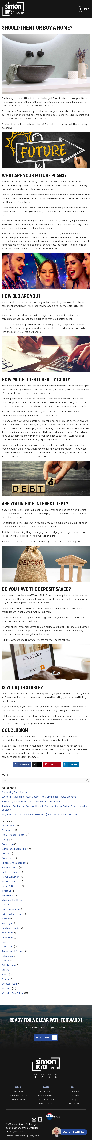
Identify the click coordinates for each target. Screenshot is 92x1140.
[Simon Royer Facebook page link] (35, 1077)
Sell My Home (9, 965)
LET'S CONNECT (43, 1037)
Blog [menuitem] (74, 1099)
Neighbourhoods (10, 928)
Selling (5, 974)
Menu (87, 9)
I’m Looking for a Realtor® (15, 792)
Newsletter (7, 937)
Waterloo (6, 988)
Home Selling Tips (11, 886)
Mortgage (7, 923)
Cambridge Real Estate (14, 848)
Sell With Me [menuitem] (18, 1091)
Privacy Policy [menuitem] (33, 1135)
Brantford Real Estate (13, 834)
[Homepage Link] (13, 8)
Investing (6, 890)
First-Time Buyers (11, 872)
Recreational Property (13, 951)
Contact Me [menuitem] (74, 1103)
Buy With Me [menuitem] (46, 1091)
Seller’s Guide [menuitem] (18, 1099)
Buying (5, 839)
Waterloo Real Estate (13, 993)
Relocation (7, 956)
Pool (4, 942)
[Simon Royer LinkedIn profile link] (56, 1077)
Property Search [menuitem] (46, 1095)
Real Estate (7, 946)
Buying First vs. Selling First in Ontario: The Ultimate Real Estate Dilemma (39, 796)
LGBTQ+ (6, 904)
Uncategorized (9, 983)
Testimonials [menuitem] (74, 1095)
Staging (6, 979)
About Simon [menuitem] (73, 1091)
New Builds (7, 932)
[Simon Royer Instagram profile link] (42, 1077)
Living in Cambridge (12, 914)
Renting (6, 960)
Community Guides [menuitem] (46, 1099)
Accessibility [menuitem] (20, 1135)
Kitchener (7, 895)
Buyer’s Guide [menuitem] (46, 1103)
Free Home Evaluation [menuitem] (18, 1095)
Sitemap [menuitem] (9, 1135)
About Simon (8, 825)
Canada (6, 853)
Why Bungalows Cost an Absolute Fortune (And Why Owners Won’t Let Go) (40, 814)
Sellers (5, 970)
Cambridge (8, 844)
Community (8, 858)
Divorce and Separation (14, 862)
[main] (46, 502)
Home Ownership (11, 881)
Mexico (5, 918)
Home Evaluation (10, 876)
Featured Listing (10, 867)
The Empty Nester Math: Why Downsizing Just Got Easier (31, 801)
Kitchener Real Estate (13, 900)
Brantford (7, 830)
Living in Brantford (11, 909)
